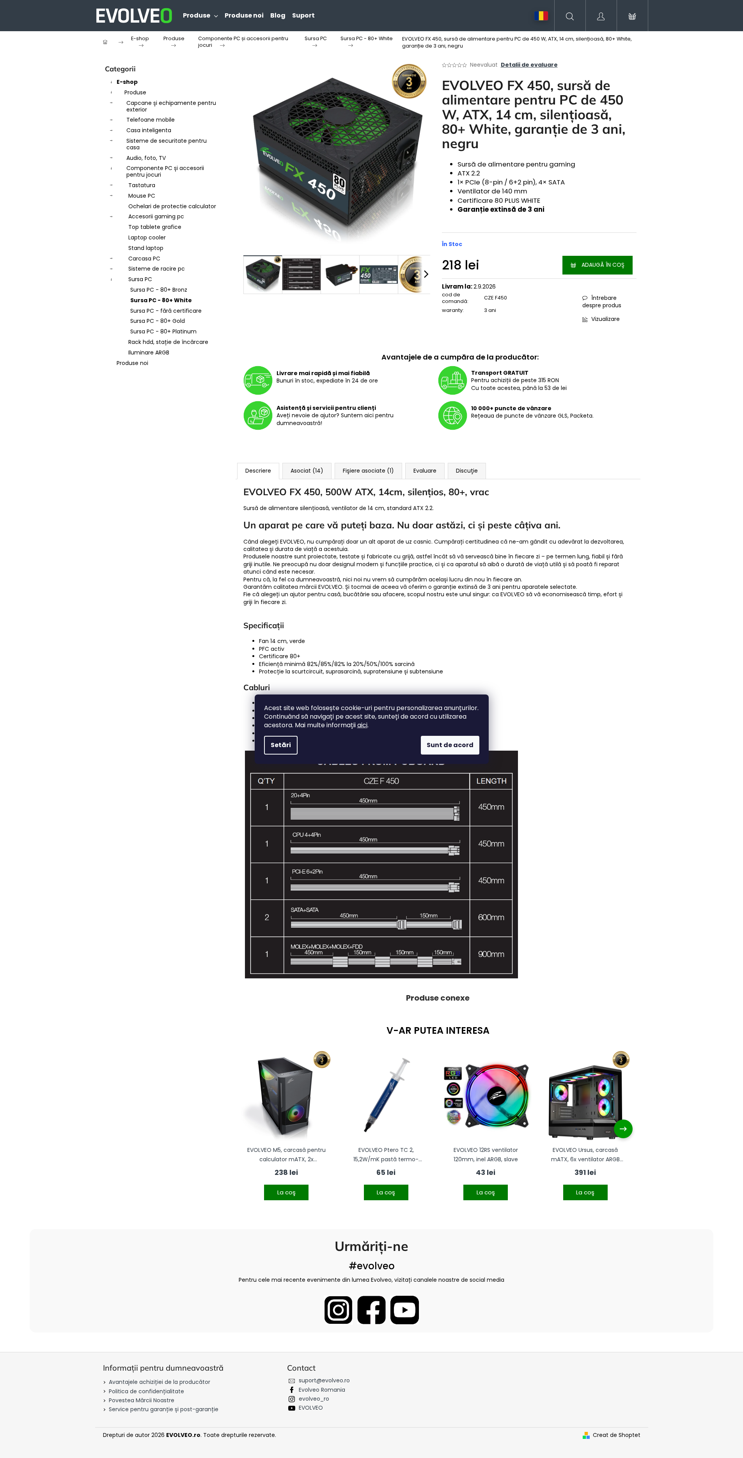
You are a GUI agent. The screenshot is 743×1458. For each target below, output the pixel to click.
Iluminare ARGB (148, 352)
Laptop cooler (147, 237)
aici (362, 725)
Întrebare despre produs (601, 302)
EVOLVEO (311, 1408)
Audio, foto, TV (146, 158)
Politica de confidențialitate (146, 1391)
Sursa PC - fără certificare (166, 311)
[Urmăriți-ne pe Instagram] (338, 1310)
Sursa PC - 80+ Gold (157, 321)
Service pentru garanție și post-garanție (163, 1409)
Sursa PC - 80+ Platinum (163, 331)
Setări (281, 745)
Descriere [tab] (258, 471)
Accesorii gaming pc (156, 216)
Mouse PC (141, 196)
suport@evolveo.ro (324, 1380)
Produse (135, 92)
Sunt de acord (450, 745)
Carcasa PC (144, 258)
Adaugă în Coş (603, 265)
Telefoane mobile (150, 120)
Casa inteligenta (148, 130)
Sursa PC (140, 279)
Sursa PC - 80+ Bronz (158, 290)
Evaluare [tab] (424, 471)
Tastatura (141, 185)
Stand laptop (145, 248)
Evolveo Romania (322, 1390)
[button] (287, 1187)
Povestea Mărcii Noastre (141, 1400)
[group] (287, 1129)
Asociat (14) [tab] (307, 471)
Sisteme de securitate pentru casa (166, 144)
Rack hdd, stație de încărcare (168, 342)
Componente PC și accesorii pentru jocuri (165, 171)
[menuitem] (197, 15)
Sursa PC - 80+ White (161, 300)
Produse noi (132, 363)
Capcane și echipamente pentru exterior (171, 106)
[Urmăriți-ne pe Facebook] (371, 1310)
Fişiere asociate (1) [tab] (368, 471)
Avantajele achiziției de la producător (159, 1382)
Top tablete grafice (154, 227)
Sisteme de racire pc (156, 269)
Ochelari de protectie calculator (172, 206)
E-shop (127, 82)
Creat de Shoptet (616, 1435)
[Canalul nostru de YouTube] (404, 1310)
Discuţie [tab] (467, 471)
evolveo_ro (314, 1399)
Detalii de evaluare (529, 65)
